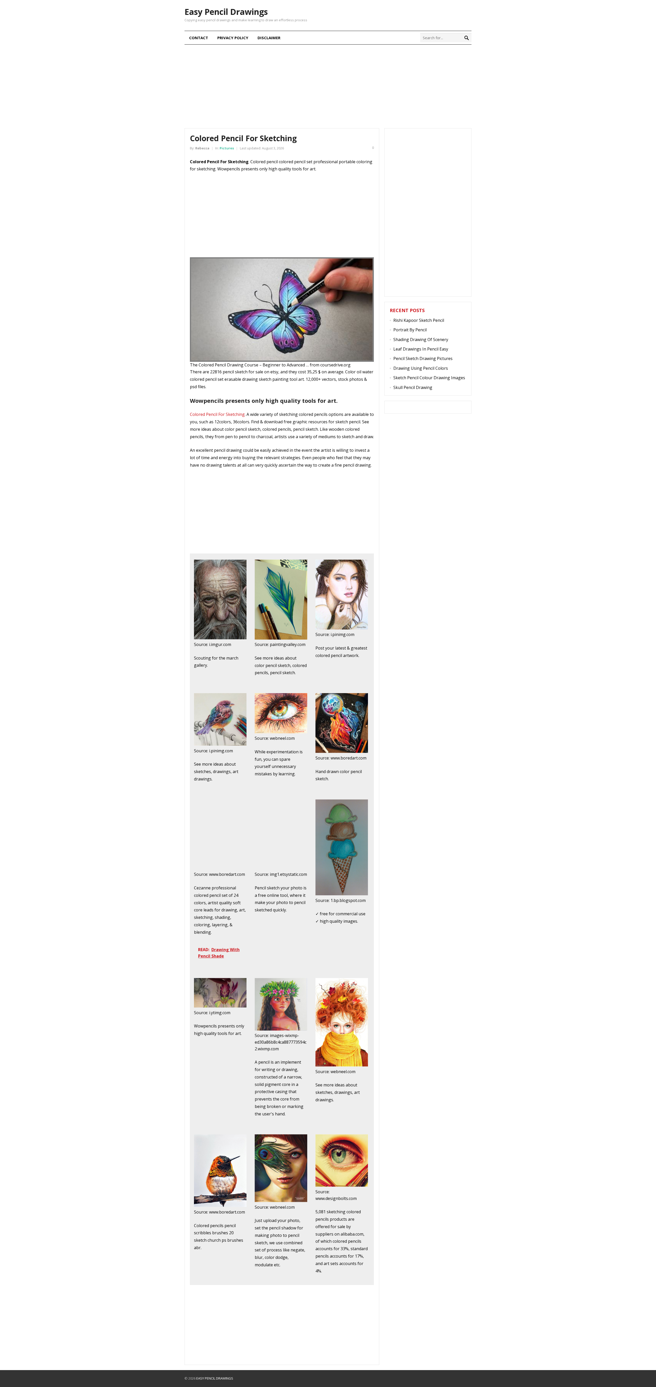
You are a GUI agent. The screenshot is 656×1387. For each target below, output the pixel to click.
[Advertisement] (327, 85)
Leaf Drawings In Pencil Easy (420, 349)
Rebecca (202, 148)
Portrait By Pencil (410, 330)
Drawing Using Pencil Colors (420, 368)
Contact (198, 37)
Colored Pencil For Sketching (217, 414)
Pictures (227, 148)
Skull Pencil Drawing (412, 387)
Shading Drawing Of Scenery (420, 339)
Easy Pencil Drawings (226, 12)
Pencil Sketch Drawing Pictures (423, 358)
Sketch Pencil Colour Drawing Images (429, 378)
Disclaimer (269, 37)
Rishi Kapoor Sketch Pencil (418, 320)
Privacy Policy (232, 37)
